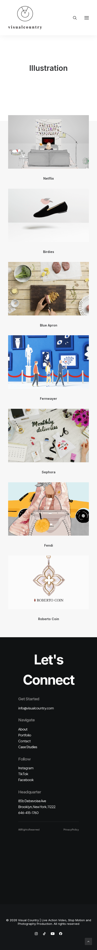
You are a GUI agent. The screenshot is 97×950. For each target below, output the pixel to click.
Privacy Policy (71, 829)
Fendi (48, 545)
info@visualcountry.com (36, 708)
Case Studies (27, 746)
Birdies (48, 252)
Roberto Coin (48, 619)
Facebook (26, 780)
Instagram (26, 768)
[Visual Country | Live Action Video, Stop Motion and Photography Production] (25, 17)
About (23, 729)
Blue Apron (48, 325)
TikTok (23, 773)
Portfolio (24, 735)
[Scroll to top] (88, 941)
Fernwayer (48, 398)
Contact (24, 741)
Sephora (48, 472)
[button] (86, 17)
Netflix (48, 178)
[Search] (73, 18)
